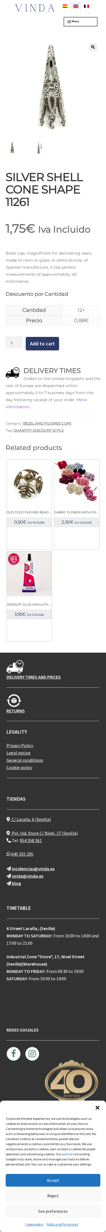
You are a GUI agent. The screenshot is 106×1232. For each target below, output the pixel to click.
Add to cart (42, 343)
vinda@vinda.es (27, 876)
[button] (97, 1107)
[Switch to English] (75, 6)
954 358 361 (31, 840)
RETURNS (16, 711)
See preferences (53, 1211)
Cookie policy (34, 1224)
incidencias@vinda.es (33, 868)
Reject (53, 1195)
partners (68, 1154)
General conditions (25, 760)
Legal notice (19, 753)
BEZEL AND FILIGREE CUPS (47, 423)
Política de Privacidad (62, 1224)
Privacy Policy (20, 745)
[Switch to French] (86, 6)
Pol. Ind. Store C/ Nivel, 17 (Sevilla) (44, 833)
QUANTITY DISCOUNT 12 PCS (39, 430)
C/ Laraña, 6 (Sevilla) (30, 819)
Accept (53, 1180)
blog (16, 883)
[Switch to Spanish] (65, 6)
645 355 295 (22, 854)
